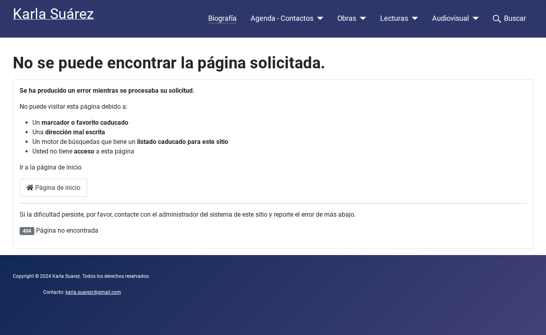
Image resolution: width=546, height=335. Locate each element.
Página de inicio (57, 187)
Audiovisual (450, 18)
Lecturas (394, 18)
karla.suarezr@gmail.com (93, 292)
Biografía (222, 18)
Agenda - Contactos (282, 18)
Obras (346, 18)
